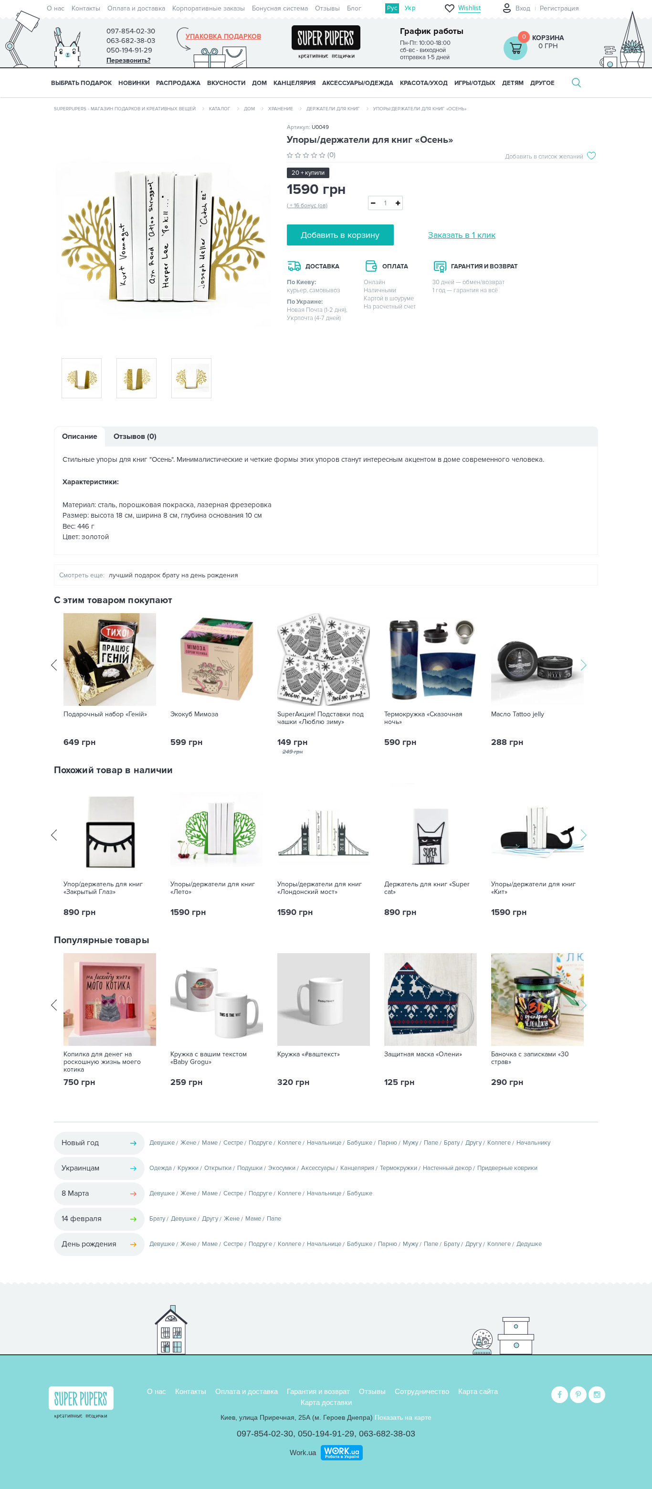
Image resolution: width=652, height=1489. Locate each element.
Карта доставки (326, 1402)
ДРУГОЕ (542, 83)
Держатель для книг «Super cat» (427, 888)
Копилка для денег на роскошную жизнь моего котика (102, 1062)
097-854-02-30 (265, 1433)
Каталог (220, 109)
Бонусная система (280, 8)
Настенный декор (447, 1168)
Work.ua (303, 1452)
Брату (452, 1143)
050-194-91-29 (326, 1433)
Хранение (280, 109)
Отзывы (327, 8)
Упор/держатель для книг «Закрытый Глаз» (103, 888)
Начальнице (324, 1143)
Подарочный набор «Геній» (105, 714)
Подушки (250, 1168)
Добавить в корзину (340, 235)
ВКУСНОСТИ (226, 83)
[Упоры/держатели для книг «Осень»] (163, 235)
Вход (522, 8)
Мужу (410, 1143)
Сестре (233, 1143)
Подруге (260, 1143)
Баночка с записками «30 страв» (530, 1058)
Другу (473, 1143)
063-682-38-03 (387, 1433)
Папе (431, 1143)
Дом (249, 109)
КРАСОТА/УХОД (424, 83)
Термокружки (398, 1168)
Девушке (162, 1143)
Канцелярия (357, 1168)
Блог (354, 8)
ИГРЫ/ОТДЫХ (474, 83)
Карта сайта (478, 1391)
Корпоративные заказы (208, 8)
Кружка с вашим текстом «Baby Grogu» (208, 1058)
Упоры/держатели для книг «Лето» (212, 888)
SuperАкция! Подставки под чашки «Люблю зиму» (320, 718)
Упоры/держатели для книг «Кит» (533, 888)
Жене (188, 1143)
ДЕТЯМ (513, 83)
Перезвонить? (128, 60)
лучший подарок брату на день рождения (173, 575)
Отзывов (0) (135, 436)
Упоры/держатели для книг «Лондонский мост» (319, 888)
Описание (79, 436)
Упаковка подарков (223, 36)
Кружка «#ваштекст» (308, 1054)
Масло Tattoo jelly (517, 714)
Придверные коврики (507, 1168)
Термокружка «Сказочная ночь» (423, 718)
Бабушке (359, 1143)
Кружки (188, 1168)
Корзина (548, 38)
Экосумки (281, 1168)
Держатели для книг (333, 109)
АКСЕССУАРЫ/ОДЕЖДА (357, 83)
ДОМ (259, 83)
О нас (55, 8)
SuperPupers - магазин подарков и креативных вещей (125, 109)
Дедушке (529, 1244)
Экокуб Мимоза (194, 714)
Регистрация (559, 8)
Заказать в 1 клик (461, 235)
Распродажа (178, 83)
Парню (387, 1143)
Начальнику (533, 1143)
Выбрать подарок (81, 83)
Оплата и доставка (136, 8)
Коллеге (289, 1143)
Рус (392, 8)
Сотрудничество (422, 1391)
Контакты (86, 8)
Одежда (160, 1168)
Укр (410, 8)
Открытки (217, 1168)
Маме (210, 1143)
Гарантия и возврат (318, 1391)
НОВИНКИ (133, 83)
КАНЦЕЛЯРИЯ (294, 83)
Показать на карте (403, 1417)
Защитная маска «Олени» (423, 1054)
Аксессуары (318, 1168)
